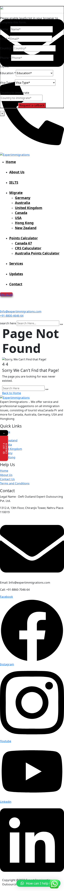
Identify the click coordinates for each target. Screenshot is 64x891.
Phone (5, 58)
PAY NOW (6, 294)
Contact (15, 284)
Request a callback (32, 105)
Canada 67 (23, 243)
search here (8, 323)
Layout (4, 66)
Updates (16, 274)
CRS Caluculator (28, 248)
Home (11, 162)
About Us (16, 172)
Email (5, 39)
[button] (38, 883)
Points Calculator (23, 238)
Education (8, 73)
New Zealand (25, 228)
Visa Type (7, 83)
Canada (21, 213)
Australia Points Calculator (37, 253)
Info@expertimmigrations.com (20, 311)
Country (6, 48)
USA (18, 218)
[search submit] (61, 324)
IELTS (13, 182)
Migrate (16, 192)
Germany (22, 198)
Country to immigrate (14, 93)
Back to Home (11, 393)
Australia (22, 202)
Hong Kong (24, 223)
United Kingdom (28, 208)
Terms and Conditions (15, 483)
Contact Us (7, 479)
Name (5, 29)
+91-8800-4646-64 (11, 316)
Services (16, 263)
